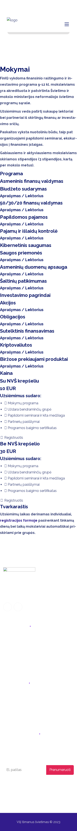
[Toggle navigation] (66, 24)
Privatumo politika (14, 784)
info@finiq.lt (24, 5)
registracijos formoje (18, 520)
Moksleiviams (14, 638)
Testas (8, 665)
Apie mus (10, 656)
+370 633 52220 (20, 695)
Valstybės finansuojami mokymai (29, 647)
